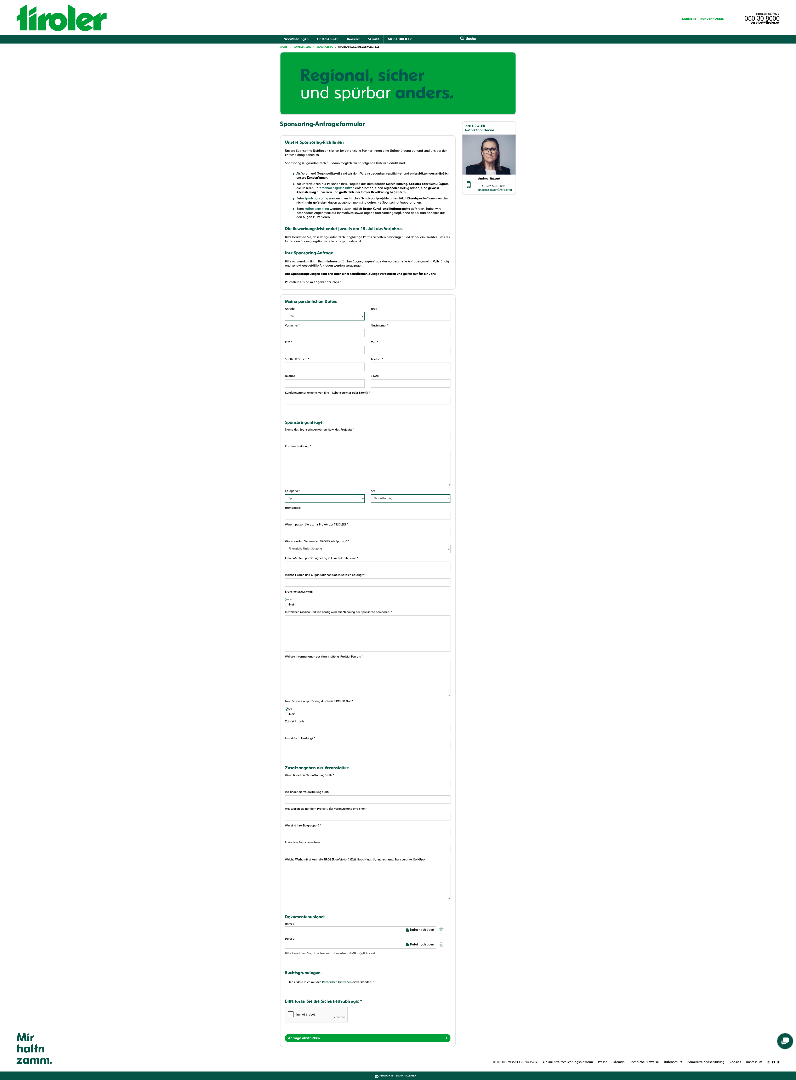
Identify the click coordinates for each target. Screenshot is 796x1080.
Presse (602, 1062)
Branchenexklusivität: (299, 591)
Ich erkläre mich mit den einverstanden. (331, 982)
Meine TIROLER (400, 39)
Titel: (374, 309)
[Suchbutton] (462, 38)
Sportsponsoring (316, 198)
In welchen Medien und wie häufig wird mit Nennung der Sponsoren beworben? (338, 612)
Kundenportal (712, 19)
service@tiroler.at (765, 22)
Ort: (374, 342)
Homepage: (293, 508)
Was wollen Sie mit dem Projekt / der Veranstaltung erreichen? (325, 809)
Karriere (689, 19)
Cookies (735, 1062)
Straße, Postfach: (297, 359)
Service (373, 39)
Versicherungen (296, 39)
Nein (292, 604)
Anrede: (290, 309)
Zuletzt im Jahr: (295, 721)
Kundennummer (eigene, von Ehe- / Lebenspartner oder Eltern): (327, 392)
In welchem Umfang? (300, 738)
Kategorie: (292, 491)
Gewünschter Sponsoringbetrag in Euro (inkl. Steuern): (321, 558)
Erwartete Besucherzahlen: (302, 842)
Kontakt (353, 39)
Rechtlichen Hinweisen (337, 982)
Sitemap (619, 1062)
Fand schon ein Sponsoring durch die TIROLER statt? (319, 701)
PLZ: (288, 342)
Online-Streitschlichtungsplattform (568, 1062)
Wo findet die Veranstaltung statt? (307, 792)
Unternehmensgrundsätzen (334, 188)
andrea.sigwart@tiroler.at (495, 190)
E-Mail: (375, 376)
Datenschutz (673, 1062)
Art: (373, 491)
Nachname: (379, 325)
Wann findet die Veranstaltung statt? (309, 775)
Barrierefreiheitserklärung (705, 1062)
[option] (398, 83)
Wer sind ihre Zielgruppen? (303, 825)
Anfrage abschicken (304, 1038)
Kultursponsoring (317, 209)
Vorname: (292, 325)
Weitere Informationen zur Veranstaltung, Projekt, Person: (324, 656)
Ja (290, 599)
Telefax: (290, 376)
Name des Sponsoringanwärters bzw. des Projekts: (319, 429)
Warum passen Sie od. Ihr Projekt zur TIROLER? (316, 524)
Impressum (754, 1062)
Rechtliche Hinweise (644, 1062)
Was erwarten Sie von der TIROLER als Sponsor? (317, 541)
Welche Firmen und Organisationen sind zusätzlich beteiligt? (325, 575)
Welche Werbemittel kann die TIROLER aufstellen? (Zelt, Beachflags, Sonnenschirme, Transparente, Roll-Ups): (355, 859)
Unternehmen (328, 39)
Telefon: (377, 359)
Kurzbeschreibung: (298, 446)
